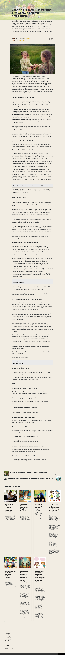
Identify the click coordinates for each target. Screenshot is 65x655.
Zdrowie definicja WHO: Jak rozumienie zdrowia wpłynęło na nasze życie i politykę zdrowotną (25, 576)
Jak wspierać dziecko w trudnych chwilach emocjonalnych (9, 507)
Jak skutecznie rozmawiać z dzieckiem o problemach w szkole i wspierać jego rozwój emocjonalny (40, 575)
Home (47, 2)
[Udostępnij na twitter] (52, 39)
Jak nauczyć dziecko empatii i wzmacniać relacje (40, 507)
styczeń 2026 (8, 636)
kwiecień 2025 (8, 642)
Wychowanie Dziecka (54, 2)
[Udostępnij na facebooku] (50, 39)
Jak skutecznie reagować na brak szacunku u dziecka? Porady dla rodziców (54, 507)
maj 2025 (7, 640)
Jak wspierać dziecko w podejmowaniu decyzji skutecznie (24, 507)
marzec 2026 (8, 634)
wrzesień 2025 (8, 637)
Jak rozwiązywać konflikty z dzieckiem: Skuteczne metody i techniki (10, 575)
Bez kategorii (7, 647)
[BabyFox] (8, 2)
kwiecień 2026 (8, 633)
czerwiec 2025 (8, 639)
